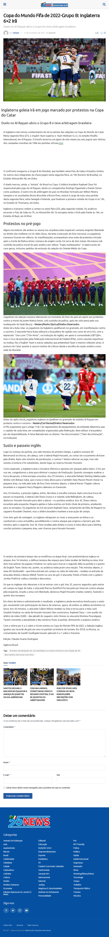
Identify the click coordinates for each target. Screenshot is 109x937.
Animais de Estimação (13, 841)
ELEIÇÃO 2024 (44, 848)
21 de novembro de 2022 (34, 33)
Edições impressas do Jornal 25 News (17, 893)
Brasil (5, 855)
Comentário (9, 727)
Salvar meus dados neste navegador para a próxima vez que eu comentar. (38, 788)
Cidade (62, 682)
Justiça (41, 885)
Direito (6, 881)
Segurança (78, 863)
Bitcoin (6, 852)
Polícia (76, 848)
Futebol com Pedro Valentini (51, 866)
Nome (6, 762)
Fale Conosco (33, 925)
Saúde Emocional (80, 859)
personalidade (44, 896)
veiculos (77, 896)
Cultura (6, 877)
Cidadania (7, 863)
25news (16, 33)
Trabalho (77, 885)
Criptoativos (8, 870)
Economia (7, 888)
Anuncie (20, 925)
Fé (39, 863)
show (75, 870)
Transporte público (81, 888)
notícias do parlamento (48, 892)
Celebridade (8, 859)
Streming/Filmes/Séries (83, 874)
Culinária (7, 874)
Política (76, 852)
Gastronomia (44, 870)
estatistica (43, 859)
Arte (5, 844)
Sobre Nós (7, 925)
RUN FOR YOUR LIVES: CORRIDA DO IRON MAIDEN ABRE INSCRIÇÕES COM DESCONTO (67, 694)
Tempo (76, 881)
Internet (42, 881)
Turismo (77, 892)
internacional (44, 877)
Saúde (76, 855)
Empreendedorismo (47, 852)
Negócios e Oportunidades (50, 888)
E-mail (7, 775)
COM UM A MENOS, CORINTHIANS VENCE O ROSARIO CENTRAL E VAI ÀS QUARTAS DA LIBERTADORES (42, 694)
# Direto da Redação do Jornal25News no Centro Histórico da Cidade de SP (45, 651)
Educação (42, 844)
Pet (74, 841)
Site (58, 775)
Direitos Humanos (11, 885)
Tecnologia (78, 877)
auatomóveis (9, 848)
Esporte (52, 33)
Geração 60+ (44, 874)
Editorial (42, 841)
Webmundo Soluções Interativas (38, 930)
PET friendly (78, 844)
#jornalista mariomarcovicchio (19, 655)
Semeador (77, 866)
